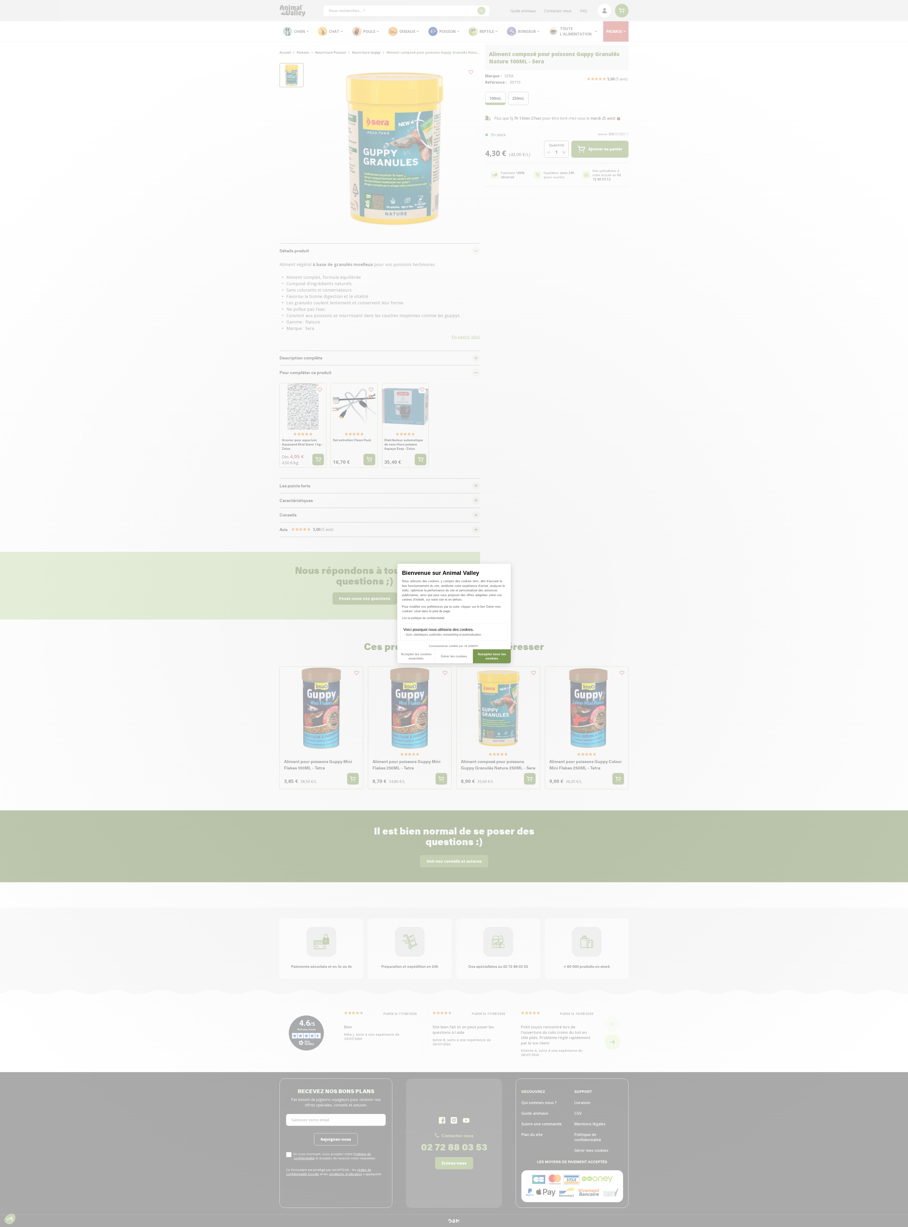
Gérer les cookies (454, 656)
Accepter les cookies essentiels (416, 656)
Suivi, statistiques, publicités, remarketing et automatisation (443, 634)
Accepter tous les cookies (492, 656)
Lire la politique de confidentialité (423, 618)
